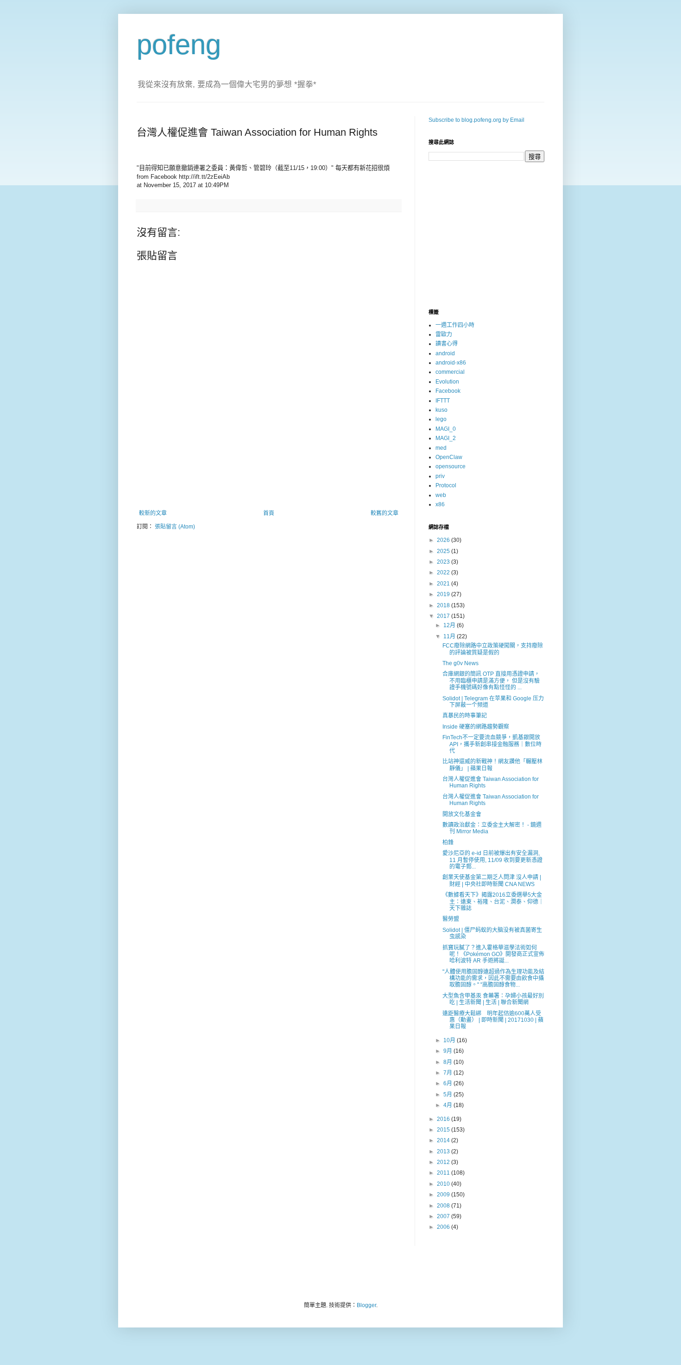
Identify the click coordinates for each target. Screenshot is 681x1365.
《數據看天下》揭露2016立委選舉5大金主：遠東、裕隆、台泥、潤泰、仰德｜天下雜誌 (493, 902)
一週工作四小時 (454, 325)
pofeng (179, 44)
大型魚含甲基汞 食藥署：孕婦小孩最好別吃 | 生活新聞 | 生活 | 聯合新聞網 (493, 999)
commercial (450, 372)
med (441, 448)
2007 (444, 1216)
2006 (444, 1227)
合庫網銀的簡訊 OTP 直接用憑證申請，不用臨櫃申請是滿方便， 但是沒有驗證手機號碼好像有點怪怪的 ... (491, 681)
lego (441, 419)
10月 (450, 1040)
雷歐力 (443, 334)
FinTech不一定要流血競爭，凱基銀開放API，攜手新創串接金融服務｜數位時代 (492, 744)
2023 (444, 562)
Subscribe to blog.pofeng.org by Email (476, 120)
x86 (440, 504)
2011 (444, 1173)
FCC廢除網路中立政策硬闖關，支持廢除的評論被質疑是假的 (492, 648)
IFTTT (442, 400)
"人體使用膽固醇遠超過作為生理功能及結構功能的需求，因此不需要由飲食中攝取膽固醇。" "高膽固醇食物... (493, 978)
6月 (448, 1083)
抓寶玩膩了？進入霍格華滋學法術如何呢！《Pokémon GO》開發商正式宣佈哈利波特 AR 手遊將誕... (493, 954)
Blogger (366, 1305)
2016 (444, 1119)
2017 (444, 616)
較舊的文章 (384, 513)
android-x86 (450, 362)
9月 (448, 1051)
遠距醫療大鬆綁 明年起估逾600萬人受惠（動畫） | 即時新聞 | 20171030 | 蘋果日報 (492, 1020)
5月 (448, 1094)
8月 (448, 1062)
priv (440, 476)
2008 (444, 1205)
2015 (444, 1129)
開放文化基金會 (461, 814)
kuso (441, 410)
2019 (444, 594)
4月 (448, 1105)
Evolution (447, 381)
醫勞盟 (450, 919)
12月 (450, 625)
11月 (450, 636)
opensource (450, 466)
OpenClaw (448, 457)
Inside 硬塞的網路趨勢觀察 (475, 726)
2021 (444, 583)
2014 (444, 1140)
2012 (444, 1162)
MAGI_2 (445, 438)
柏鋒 (448, 842)
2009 (444, 1194)
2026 (444, 540)
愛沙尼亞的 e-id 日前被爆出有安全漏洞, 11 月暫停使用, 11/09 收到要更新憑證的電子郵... (492, 860)
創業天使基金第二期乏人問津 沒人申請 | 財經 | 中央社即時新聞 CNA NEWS (491, 880)
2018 (444, 605)
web (440, 495)
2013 (444, 1151)
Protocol (445, 485)
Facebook (447, 391)
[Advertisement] (268, 484)
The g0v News (460, 663)
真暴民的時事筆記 (464, 715)
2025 (444, 551)
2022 (444, 572)
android (445, 353)
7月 (448, 1072)
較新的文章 (153, 513)
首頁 (268, 513)
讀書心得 (446, 343)
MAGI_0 (445, 429)
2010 (444, 1184)
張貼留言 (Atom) (175, 526)
